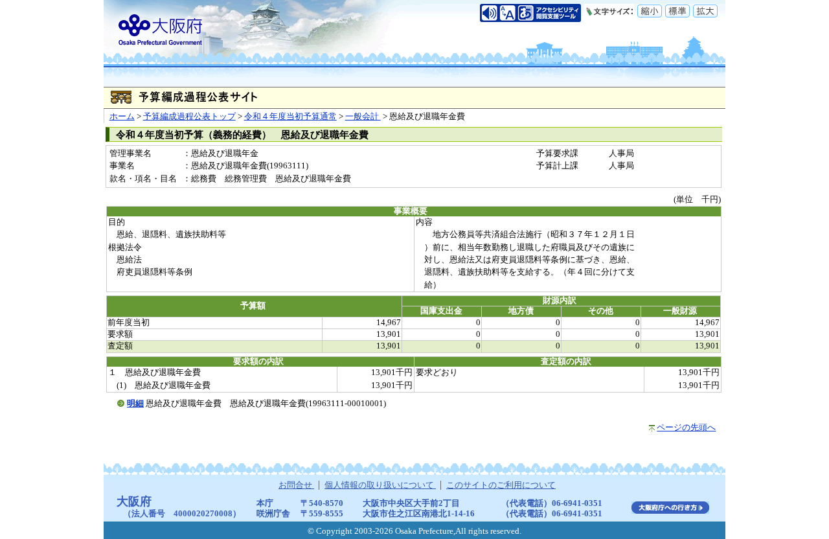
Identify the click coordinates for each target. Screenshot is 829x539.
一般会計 (363, 116)
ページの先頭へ (686, 427)
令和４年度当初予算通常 (290, 116)
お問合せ (296, 485)
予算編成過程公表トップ (189, 116)
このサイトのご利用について (501, 485)
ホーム (122, 116)
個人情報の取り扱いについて (380, 485)
